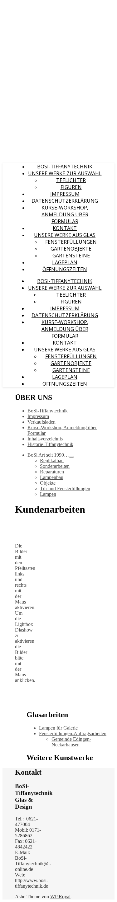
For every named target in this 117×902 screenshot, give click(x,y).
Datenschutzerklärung (65, 200)
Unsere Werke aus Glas (64, 235)
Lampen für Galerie (58, 728)
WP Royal (60, 896)
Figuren (71, 187)
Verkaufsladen (41, 422)
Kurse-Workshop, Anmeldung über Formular (64, 214)
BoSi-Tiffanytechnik (64, 166)
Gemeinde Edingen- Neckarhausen (71, 741)
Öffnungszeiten (64, 269)
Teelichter (71, 180)
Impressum (65, 193)
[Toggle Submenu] (71, 457)
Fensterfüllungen (71, 241)
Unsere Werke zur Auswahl (65, 173)
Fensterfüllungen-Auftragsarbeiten (72, 733)
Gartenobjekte (71, 248)
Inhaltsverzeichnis (45, 438)
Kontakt (65, 228)
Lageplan (64, 262)
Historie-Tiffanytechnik (50, 444)
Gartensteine (71, 255)
